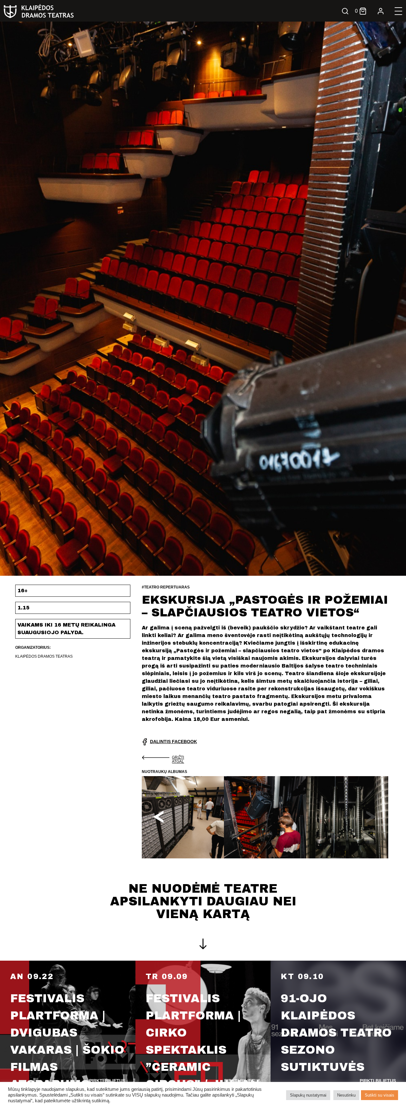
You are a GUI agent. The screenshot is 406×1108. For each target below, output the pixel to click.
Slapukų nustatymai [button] (308, 1095)
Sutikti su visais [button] (379, 1095)
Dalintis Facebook (173, 741)
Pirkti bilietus (107, 1080)
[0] (363, 11)
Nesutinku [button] (346, 1095)
